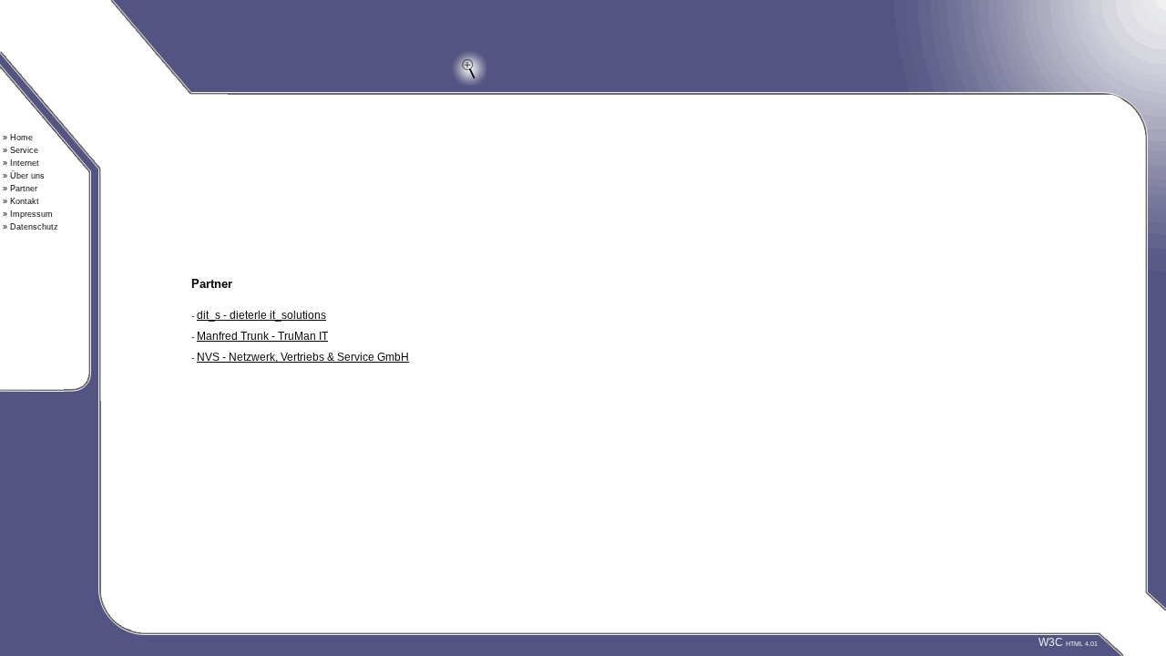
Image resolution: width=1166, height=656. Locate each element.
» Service (20, 150)
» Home (18, 137)
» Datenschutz (30, 226)
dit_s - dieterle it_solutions (261, 315)
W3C (1068, 642)
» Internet (21, 163)
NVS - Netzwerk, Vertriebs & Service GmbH (303, 357)
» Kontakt (21, 201)
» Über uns (24, 175)
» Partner (20, 188)
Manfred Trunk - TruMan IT (262, 336)
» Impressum (28, 214)
